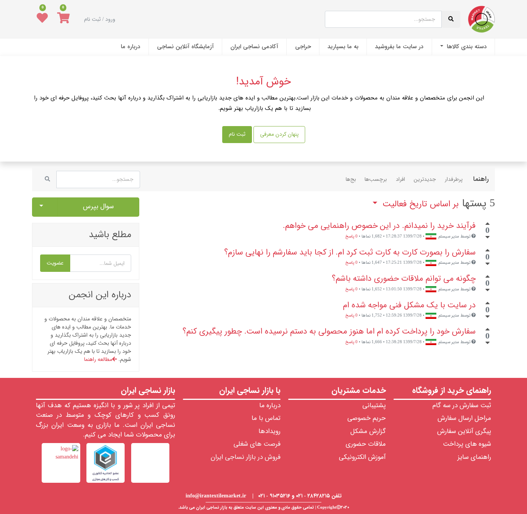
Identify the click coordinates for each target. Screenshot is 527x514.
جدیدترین (425, 179)
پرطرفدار (454, 179)
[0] (63, 19)
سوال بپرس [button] (98, 206)
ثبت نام (237, 134)
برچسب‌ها (376, 179)
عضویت (55, 263)
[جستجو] (47, 179)
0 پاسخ (351, 236)
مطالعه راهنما (98, 359)
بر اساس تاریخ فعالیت (419, 204)
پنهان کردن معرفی (279, 134)
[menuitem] (463, 46)
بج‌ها (351, 179)
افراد (400, 179)
